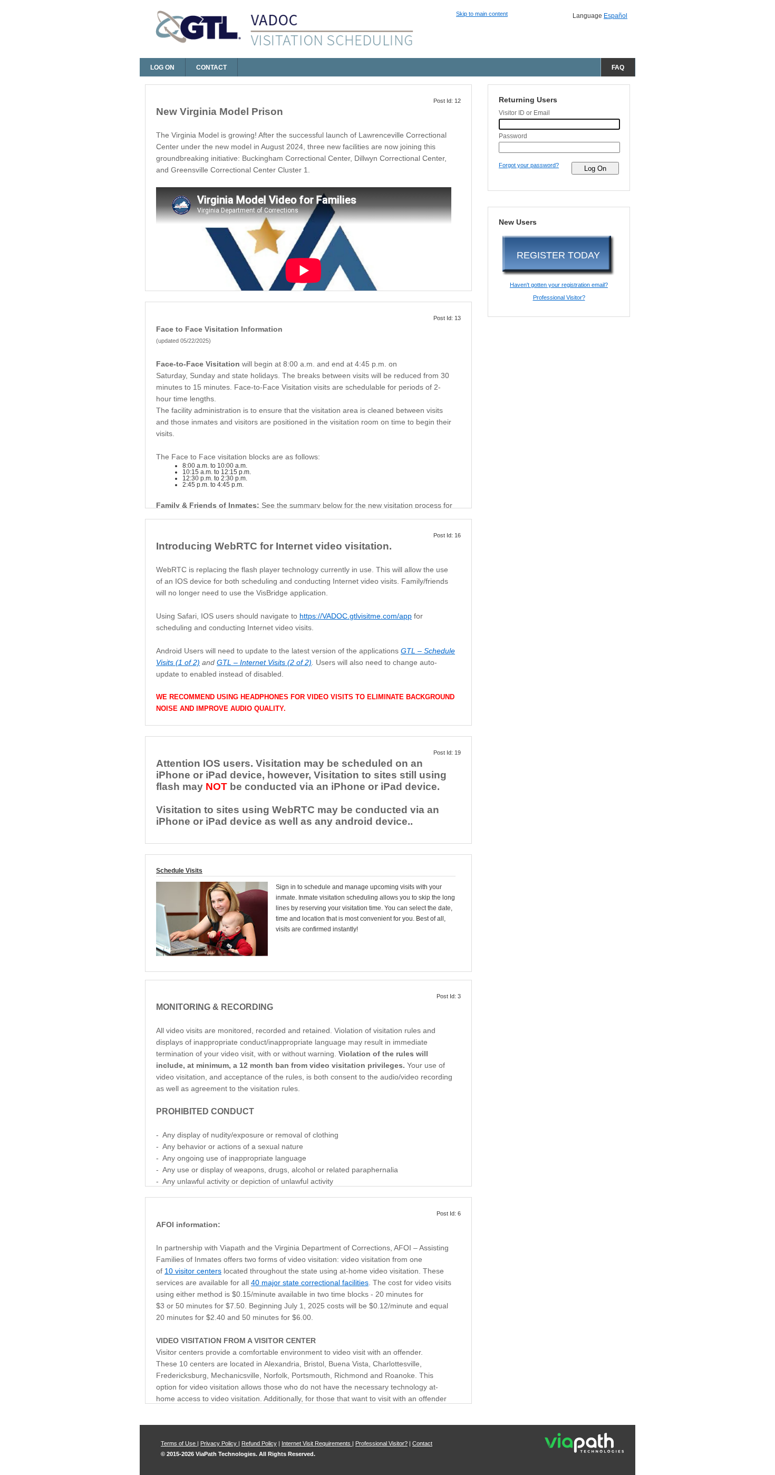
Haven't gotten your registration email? (559, 285)
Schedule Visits (179, 870)
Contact (211, 67)
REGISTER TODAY (558, 255)
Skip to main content (482, 14)
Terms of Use (179, 1443)
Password (513, 136)
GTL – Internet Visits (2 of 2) (264, 662)
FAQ (618, 67)
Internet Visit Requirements (317, 1443)
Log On (162, 67)
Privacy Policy (219, 1443)
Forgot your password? (529, 165)
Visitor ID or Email (524, 113)
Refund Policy (259, 1443)
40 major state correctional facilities (310, 1282)
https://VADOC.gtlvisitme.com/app (355, 616)
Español (615, 16)
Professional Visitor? (559, 297)
